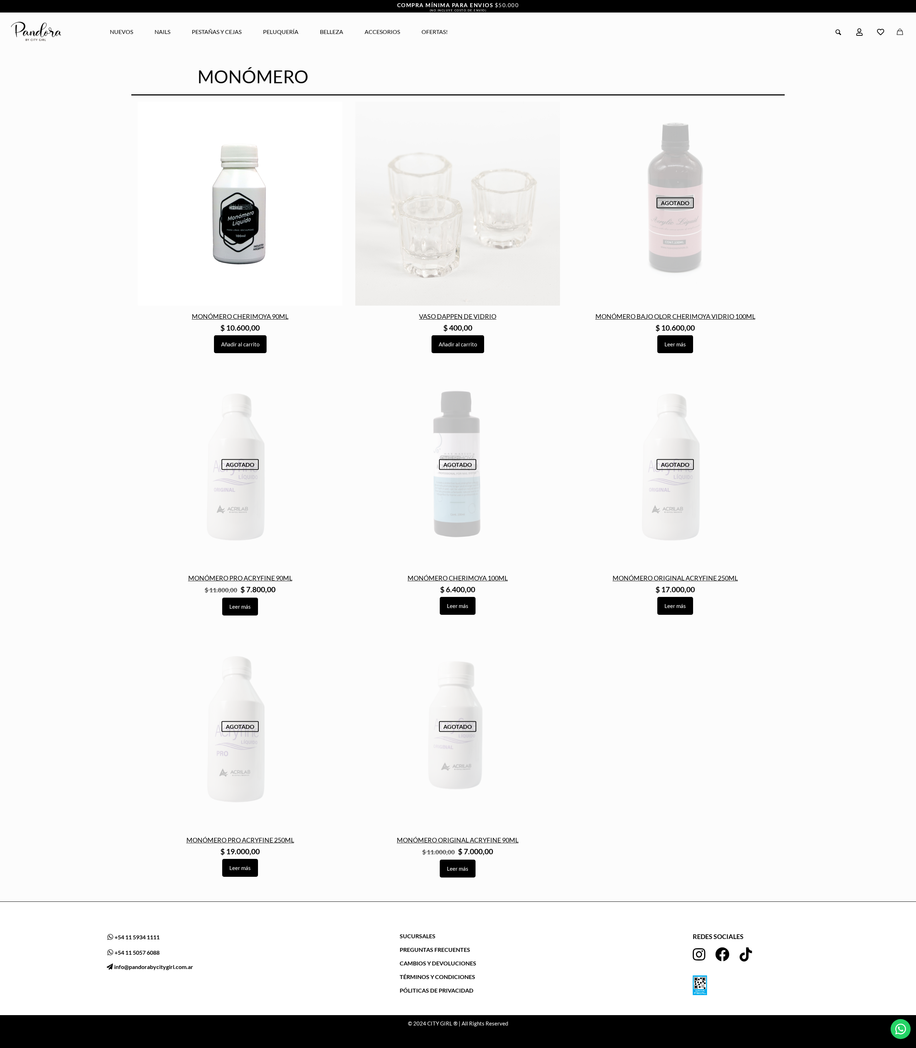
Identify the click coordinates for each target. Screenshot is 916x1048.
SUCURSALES (417, 936)
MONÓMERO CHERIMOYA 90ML (240, 316)
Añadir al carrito (240, 344)
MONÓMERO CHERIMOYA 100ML (458, 578)
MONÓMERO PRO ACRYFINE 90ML (240, 578)
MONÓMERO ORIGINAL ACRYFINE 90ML (457, 840)
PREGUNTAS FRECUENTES (435, 949)
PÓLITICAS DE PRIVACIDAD (436, 990)
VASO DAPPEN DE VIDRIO (457, 316)
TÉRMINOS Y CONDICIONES (437, 976)
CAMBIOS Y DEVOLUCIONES (438, 963)
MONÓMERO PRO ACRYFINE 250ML (240, 840)
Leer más (675, 344)
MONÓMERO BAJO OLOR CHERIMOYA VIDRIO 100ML (675, 316)
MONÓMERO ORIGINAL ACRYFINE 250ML (675, 578)
